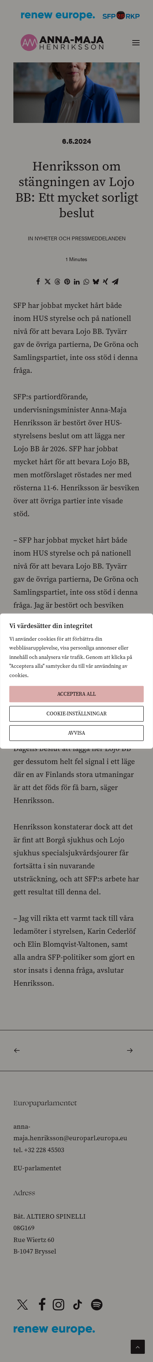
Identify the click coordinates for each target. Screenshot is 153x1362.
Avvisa (76, 733)
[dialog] (76, 681)
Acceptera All (76, 694)
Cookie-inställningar (76, 713)
